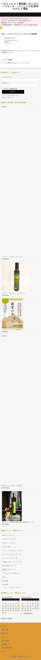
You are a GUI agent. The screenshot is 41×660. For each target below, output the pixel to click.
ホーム (3, 626)
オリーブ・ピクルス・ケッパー (11, 554)
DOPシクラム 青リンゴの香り (12, 486)
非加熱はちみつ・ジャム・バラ (11, 562)
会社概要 (4, 644)
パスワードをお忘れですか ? (11, 95)
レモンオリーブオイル (9, 539)
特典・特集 (4, 630)
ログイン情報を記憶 (10, 88)
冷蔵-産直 (5, 584)
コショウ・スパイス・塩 (9, 558)
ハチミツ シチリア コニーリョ (12, 257)
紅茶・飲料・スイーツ (9, 565)
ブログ (3, 651)
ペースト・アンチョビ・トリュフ (12, 550)
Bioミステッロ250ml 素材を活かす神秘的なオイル (17, 522)
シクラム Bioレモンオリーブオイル (13, 293)
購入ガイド (4, 633)
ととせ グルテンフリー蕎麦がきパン (13, 329)
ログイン (19, 63)
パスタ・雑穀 (6, 546)
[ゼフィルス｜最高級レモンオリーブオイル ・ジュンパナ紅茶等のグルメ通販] (20, 8)
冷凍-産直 (5, 581)
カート (3, 637)
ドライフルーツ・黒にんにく (11, 573)
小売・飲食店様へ (7, 648)
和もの (4, 577)
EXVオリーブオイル (8, 535)
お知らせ (15, 40)
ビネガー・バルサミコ (9, 543)
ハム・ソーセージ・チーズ (11, 587)
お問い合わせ (5, 640)
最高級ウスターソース (9, 569)
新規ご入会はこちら (8, 97)
